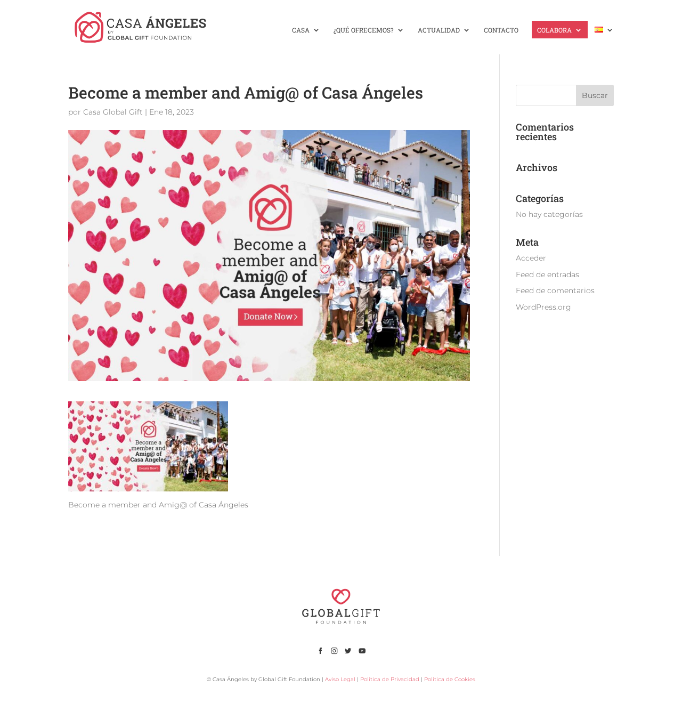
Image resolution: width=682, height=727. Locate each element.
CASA (301, 30)
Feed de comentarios (555, 290)
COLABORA (554, 30)
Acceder (531, 258)
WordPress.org (543, 307)
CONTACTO (501, 30)
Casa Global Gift (113, 112)
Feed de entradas (547, 274)
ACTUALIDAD (439, 30)
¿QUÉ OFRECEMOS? (364, 30)
